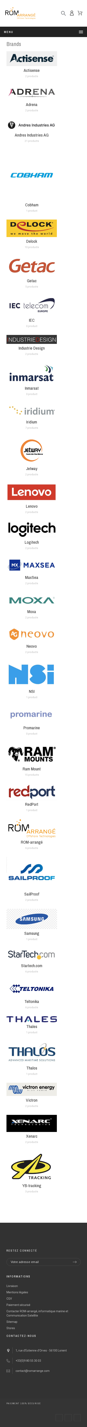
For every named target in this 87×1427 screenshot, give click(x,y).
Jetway (31, 468)
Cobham (31, 205)
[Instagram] (68, 1417)
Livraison (12, 1286)
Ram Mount (32, 769)
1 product (31, 210)
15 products (32, 774)
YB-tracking (31, 1186)
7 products (31, 427)
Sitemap (11, 1321)
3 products (31, 1191)
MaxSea (31, 577)
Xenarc (31, 1136)
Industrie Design (32, 348)
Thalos (31, 1068)
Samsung (31, 933)
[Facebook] (59, 1417)
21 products (32, 140)
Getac (32, 281)
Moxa (31, 612)
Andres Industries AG (32, 135)
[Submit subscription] (75, 1262)
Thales (31, 1026)
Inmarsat (32, 388)
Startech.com (31, 966)
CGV (9, 1298)
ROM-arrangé (32, 842)
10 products (32, 247)
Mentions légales (17, 1292)
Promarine (31, 728)
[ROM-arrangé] (20, 13)
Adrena (31, 104)
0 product (31, 326)
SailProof (31, 894)
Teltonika (31, 1001)
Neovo (32, 646)
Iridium (31, 422)
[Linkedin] (77, 1417)
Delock (31, 241)
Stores (10, 1328)
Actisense (32, 70)
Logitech (32, 542)
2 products (31, 76)
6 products (31, 848)
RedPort (31, 804)
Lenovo (32, 506)
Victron (31, 1100)
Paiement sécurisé (18, 1305)
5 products (31, 286)
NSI (32, 691)
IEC (32, 320)
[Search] (63, 13)
